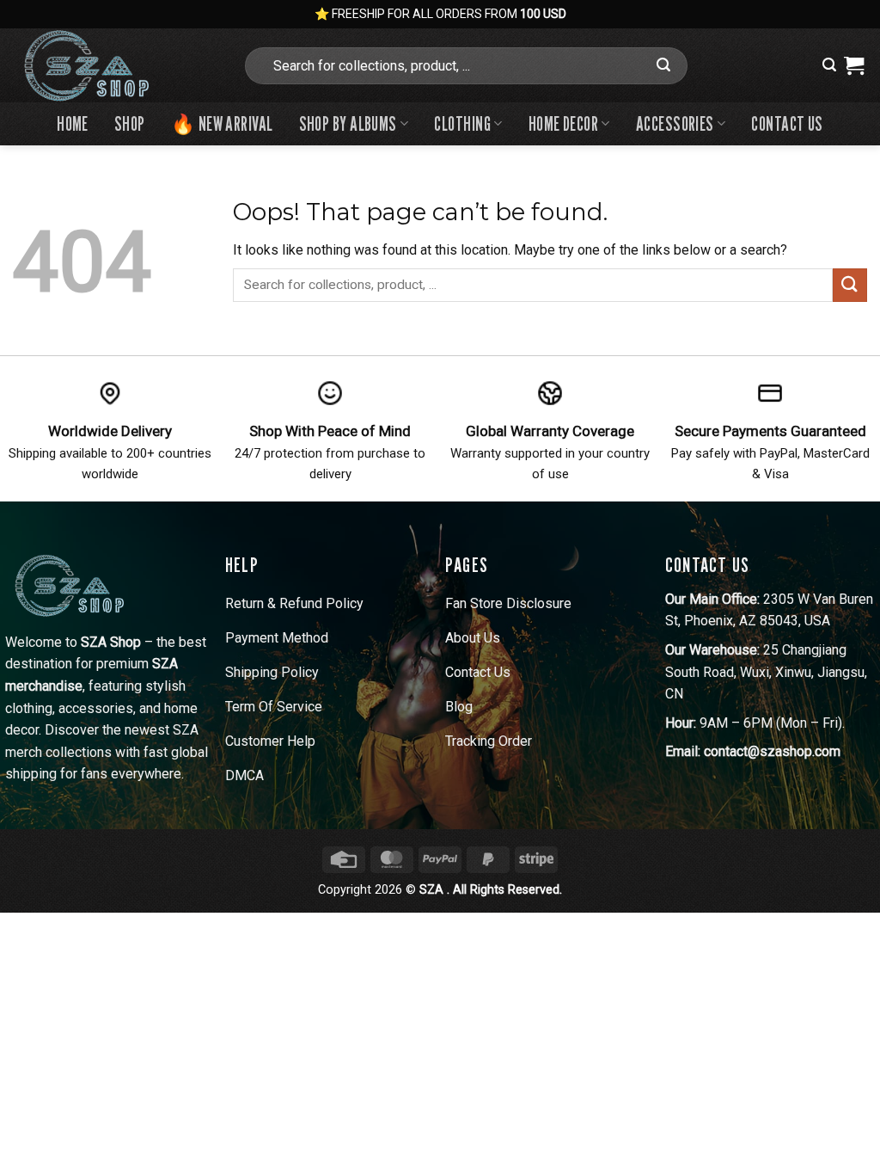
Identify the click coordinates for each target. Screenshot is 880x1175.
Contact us (786, 123)
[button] (829, 65)
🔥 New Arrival (222, 123)
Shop (129, 123)
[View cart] (854, 65)
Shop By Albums (348, 123)
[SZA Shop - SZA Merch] (114, 65)
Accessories (675, 123)
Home (73, 123)
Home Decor (563, 123)
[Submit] (664, 65)
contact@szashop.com (772, 751)
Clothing (462, 123)
